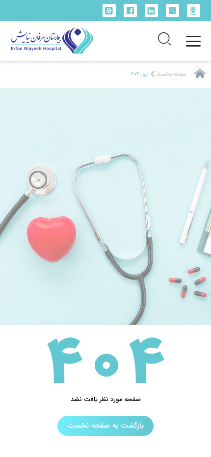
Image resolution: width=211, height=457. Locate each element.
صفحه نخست (171, 74)
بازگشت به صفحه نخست (105, 426)
